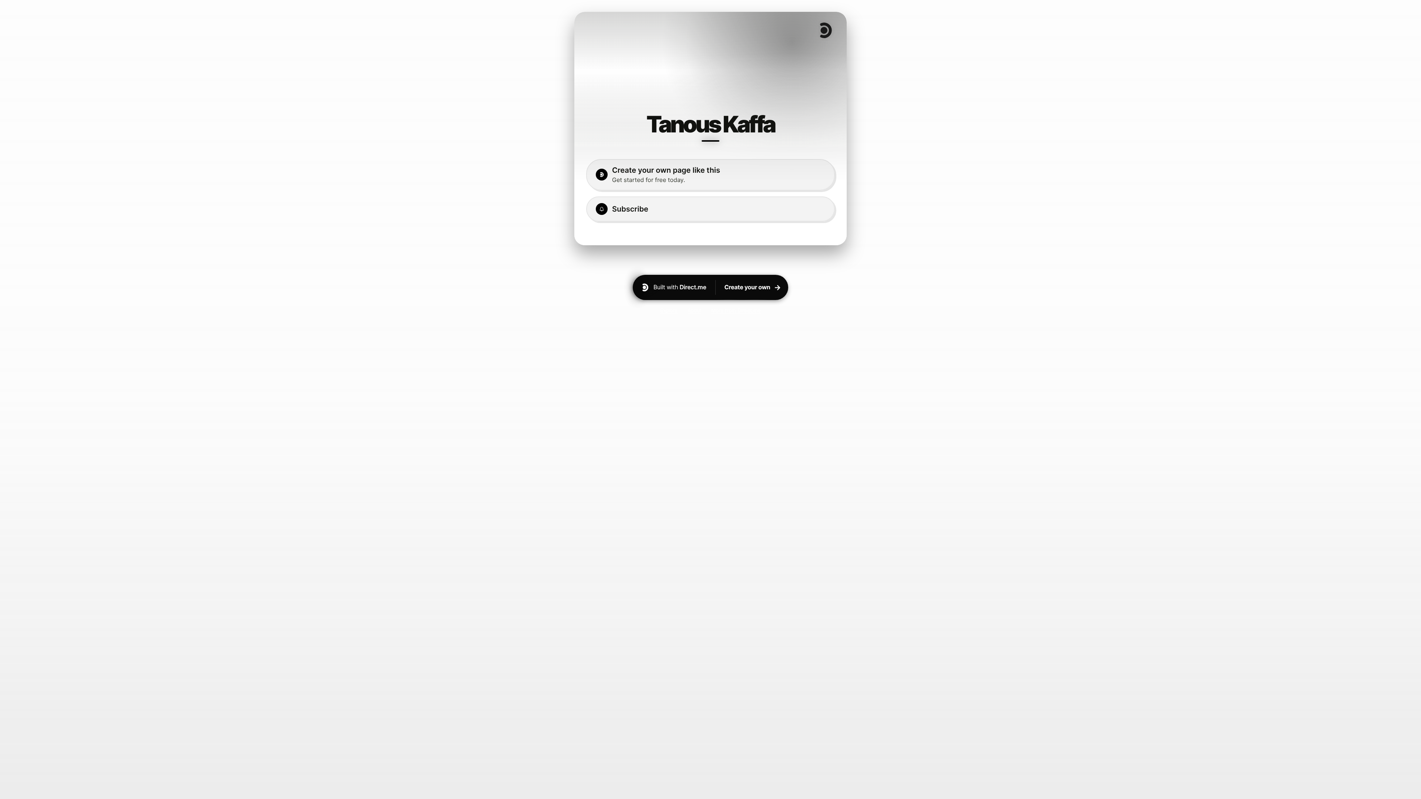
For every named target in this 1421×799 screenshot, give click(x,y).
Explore (669, 310)
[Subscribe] (710, 209)
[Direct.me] (825, 30)
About (695, 310)
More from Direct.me (736, 310)
